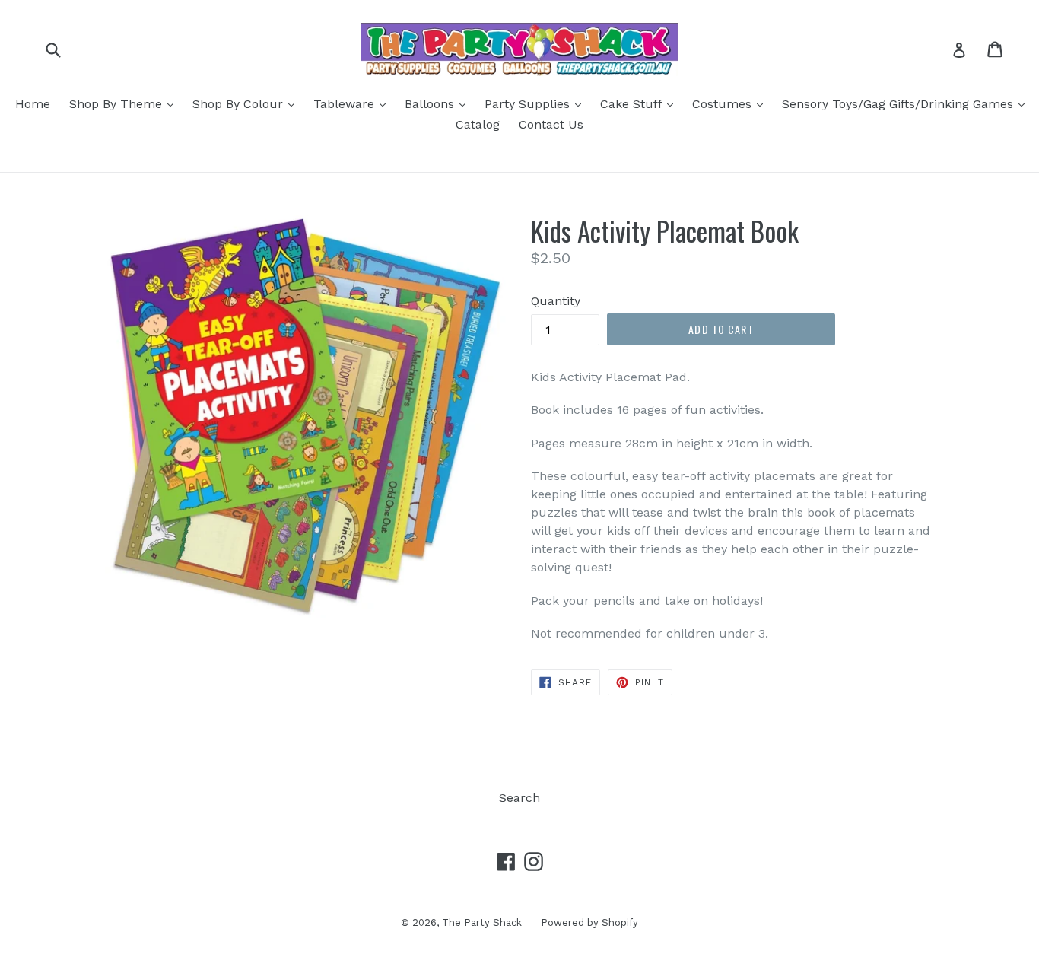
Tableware (353, 103)
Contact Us (551, 124)
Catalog (478, 124)
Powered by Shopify (589, 922)
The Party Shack (482, 922)
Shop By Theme (125, 103)
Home (32, 104)
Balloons (439, 103)
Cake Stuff (640, 103)
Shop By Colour (247, 103)
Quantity (555, 301)
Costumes (731, 103)
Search (519, 797)
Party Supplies (537, 103)
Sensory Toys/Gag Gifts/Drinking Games (907, 103)
